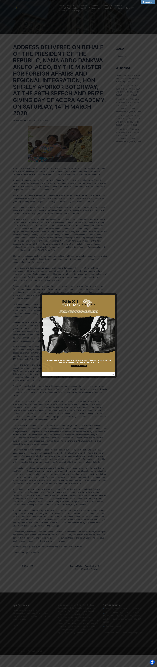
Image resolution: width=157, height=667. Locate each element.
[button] (152, 662)
